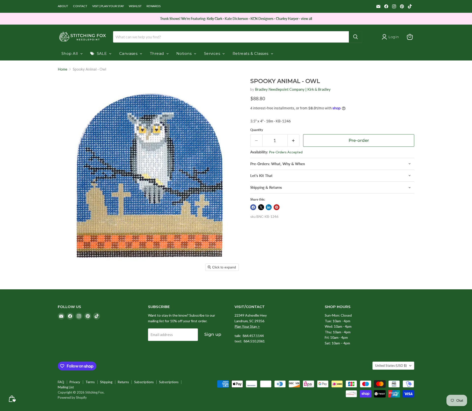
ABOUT (63, 6)
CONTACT (80, 6)
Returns (123, 382)
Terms (90, 382)
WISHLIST (135, 6)
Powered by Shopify (72, 397)
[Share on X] (261, 207)
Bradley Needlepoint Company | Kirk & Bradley (293, 89)
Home (62, 69)
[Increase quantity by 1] (294, 140)
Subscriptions (144, 382)
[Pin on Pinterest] (277, 207)
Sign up (212, 334)
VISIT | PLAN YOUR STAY (108, 6)
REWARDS (154, 6)
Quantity (256, 130)
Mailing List (66, 387)
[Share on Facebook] (253, 207)
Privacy (75, 382)
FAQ (61, 382)
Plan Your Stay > (247, 326)
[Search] (355, 37)
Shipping (106, 382)
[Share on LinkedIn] (269, 207)
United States (391, 365)
